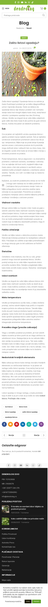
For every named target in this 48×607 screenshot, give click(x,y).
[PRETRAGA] (43, 15)
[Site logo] (24, 8)
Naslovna (20, 28)
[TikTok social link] (32, 2)
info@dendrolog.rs (9, 496)
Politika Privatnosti (9, 534)
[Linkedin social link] (25, 2)
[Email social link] (10, 424)
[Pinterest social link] (16, 424)
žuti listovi (9, 407)
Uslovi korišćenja (8, 538)
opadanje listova (11, 417)
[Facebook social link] (15, 2)
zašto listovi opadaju (30, 412)
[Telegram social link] (35, 424)
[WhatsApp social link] (29, 2)
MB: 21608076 (8, 484)
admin (15, 48)
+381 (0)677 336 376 (10, 488)
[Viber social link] (41, 424)
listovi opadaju (10, 412)
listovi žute (23, 407)
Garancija (5, 565)
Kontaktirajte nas (8, 547)
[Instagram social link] (18, 2)
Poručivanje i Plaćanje (10, 557)
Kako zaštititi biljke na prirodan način (27, 518)
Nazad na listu (24, 435)
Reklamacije (6, 570)
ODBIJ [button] (28, 601)
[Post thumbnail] (5, 509)
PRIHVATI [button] (36, 601)
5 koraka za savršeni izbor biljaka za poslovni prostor (27, 507)
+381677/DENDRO (9, 492)
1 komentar (25, 513)
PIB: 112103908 (8, 479)
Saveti (29, 28)
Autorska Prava (8, 543)
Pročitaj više (16, 597)
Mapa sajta (6, 580)
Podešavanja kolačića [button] (13, 601)
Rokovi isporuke (8, 561)
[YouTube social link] (22, 2)
